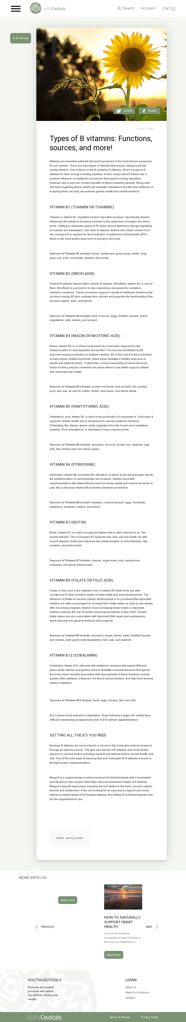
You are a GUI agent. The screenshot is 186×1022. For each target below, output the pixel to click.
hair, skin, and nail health (122, 537)
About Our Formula (137, 992)
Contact (130, 997)
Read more (68, 900)
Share (152, 110)
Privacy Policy (149, 1017)
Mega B (54, 777)
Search (128, 8)
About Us (130, 987)
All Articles (22, 38)
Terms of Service (119, 1017)
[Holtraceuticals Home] (44, 1017)
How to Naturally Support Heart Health (122, 922)
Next (149, 927)
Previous (47, 927)
